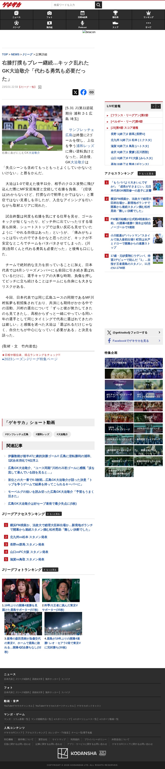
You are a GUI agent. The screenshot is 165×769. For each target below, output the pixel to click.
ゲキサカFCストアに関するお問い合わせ (132, 744)
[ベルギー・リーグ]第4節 (127, 120)
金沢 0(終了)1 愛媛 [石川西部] (130, 151)
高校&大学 (37, 679)
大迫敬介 (34, 152)
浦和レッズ (85, 146)
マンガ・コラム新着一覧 (16, 719)
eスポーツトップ (62, 719)
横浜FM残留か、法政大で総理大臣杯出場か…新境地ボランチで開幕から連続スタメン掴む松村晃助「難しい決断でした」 (51, 527)
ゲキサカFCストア (13, 732)
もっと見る (55, 514)
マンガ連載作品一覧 (41, 719)
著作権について (25, 739)
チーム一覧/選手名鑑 (81, 732)
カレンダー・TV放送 (58, 732)
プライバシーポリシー (96, 739)
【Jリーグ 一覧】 (27, 87)
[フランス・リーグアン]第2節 (129, 114)
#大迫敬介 (62, 434)
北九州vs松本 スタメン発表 (28, 537)
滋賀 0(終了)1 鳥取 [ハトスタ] (130, 145)
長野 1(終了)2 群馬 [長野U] (128, 133)
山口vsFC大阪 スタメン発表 (29, 552)
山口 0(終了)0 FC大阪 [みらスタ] (132, 157)
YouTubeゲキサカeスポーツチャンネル (54, 706)
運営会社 (42, 739)
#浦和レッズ (42, 434)
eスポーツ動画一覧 (109, 719)
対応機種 (8, 739)
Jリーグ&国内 (22, 679)
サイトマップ (59, 739)
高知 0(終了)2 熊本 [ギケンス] (130, 163)
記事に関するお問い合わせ (49, 744)
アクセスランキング (35, 732)
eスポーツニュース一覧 (85, 719)
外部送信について (120, 739)
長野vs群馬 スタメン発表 (27, 544)
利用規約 (75, 739)
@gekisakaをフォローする (129, 332)
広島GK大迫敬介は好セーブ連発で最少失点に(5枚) (42, 503)
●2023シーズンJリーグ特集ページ (30, 359)
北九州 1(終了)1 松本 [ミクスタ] (131, 139)
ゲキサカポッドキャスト (89, 706)
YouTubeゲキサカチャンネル (18, 706)
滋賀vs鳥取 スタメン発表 (27, 559)
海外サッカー (52, 679)
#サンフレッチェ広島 (16, 434)
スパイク (65, 679)
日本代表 (8, 679)
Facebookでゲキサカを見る (130, 340)
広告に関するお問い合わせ (17, 744)
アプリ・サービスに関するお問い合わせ (87, 744)
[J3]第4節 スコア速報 (124, 127)
